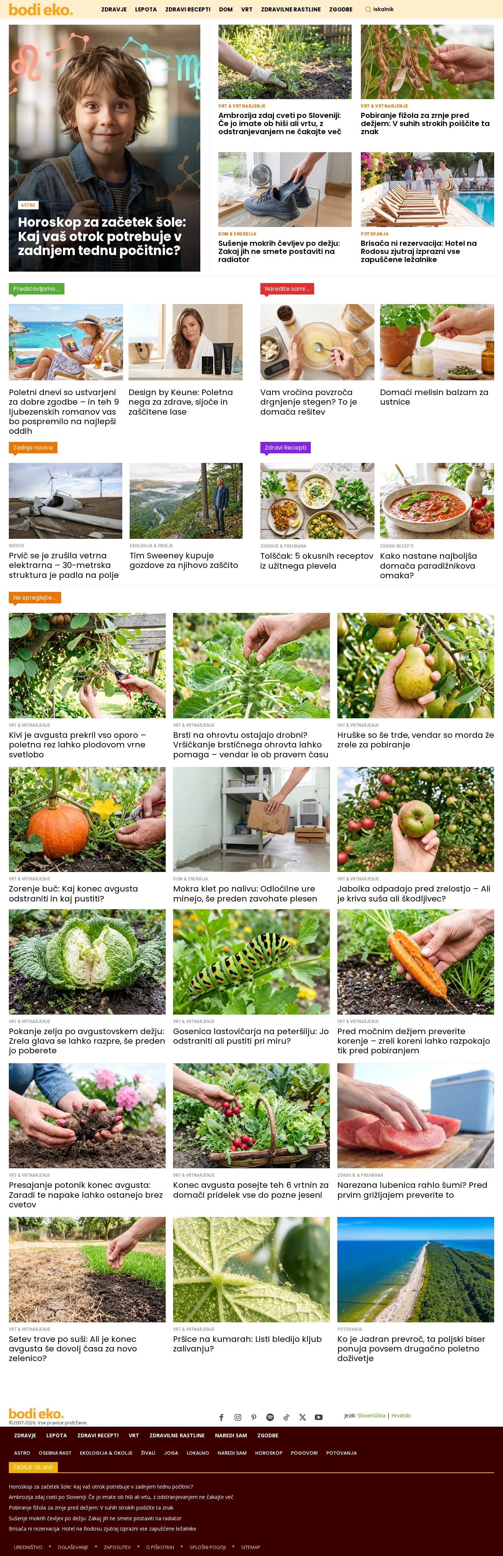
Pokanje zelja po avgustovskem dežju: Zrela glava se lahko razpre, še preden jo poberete (87, 1041)
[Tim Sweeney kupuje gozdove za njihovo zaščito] (186, 501)
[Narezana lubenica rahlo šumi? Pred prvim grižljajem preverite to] (415, 1115)
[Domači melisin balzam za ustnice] (437, 342)
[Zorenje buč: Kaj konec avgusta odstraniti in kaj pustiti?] (87, 819)
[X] (302, 1418)
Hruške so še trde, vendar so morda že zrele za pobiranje (415, 739)
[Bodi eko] (41, 10)
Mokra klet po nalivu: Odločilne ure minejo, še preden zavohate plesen (245, 893)
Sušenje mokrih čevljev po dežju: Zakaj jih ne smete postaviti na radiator (279, 251)
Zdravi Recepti (397, 546)
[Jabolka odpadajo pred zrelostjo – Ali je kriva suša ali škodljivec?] (415, 819)
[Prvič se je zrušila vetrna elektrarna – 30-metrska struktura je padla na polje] (65, 501)
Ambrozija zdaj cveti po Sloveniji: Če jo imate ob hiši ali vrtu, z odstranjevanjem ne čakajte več (279, 123)
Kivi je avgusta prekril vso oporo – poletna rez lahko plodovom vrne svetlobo (77, 744)
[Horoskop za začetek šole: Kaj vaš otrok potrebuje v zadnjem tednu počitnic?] (104, 148)
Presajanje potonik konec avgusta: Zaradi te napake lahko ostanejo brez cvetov (86, 1194)
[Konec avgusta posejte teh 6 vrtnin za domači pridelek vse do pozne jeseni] (251, 1115)
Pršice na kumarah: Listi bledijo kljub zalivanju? (247, 1343)
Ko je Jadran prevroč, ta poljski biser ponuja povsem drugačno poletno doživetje (411, 1348)
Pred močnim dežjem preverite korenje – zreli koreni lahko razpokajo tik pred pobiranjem (413, 1041)
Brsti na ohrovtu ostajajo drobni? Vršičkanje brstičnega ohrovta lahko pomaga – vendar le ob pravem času (250, 744)
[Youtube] (319, 1418)
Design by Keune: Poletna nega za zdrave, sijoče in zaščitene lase (181, 402)
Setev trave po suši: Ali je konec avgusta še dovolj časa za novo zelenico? (73, 1348)
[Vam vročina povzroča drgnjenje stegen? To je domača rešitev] (317, 342)
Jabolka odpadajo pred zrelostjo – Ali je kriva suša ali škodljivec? (413, 893)
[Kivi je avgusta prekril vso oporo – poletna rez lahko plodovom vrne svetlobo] (87, 665)
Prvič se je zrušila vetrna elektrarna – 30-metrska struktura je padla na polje (64, 565)
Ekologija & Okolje (151, 545)
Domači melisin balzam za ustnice (434, 397)
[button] (379, 9)
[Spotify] (270, 1418)
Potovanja (375, 233)
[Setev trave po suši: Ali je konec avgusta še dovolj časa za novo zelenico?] (87, 1269)
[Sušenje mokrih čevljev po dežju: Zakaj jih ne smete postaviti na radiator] (285, 189)
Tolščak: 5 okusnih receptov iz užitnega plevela (316, 560)
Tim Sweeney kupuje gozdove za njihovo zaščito (184, 560)
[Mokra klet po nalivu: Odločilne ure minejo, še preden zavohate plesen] (251, 819)
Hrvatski (401, 1415)
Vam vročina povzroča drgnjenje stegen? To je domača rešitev (308, 402)
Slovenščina (372, 1415)
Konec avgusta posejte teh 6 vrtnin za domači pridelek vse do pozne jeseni (251, 1189)
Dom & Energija (237, 233)
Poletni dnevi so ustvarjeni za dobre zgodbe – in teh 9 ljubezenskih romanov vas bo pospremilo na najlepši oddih (64, 412)
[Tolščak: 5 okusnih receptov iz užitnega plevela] (317, 501)
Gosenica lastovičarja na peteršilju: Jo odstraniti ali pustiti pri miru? (251, 1036)
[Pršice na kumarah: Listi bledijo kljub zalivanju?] (251, 1269)
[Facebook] (221, 1418)
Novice (16, 545)
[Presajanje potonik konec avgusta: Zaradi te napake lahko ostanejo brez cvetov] (87, 1115)
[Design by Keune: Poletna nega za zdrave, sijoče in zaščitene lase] (186, 342)
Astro (28, 205)
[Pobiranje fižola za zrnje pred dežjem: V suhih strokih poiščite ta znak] (427, 62)
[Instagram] (238, 1418)
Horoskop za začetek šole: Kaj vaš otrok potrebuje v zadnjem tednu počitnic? (102, 236)
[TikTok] (286, 1418)
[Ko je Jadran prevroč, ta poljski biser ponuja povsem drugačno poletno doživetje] (415, 1269)
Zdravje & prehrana (283, 546)
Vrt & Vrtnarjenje (242, 106)
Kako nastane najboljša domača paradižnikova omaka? (428, 565)
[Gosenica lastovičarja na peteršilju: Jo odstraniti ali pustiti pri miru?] (251, 961)
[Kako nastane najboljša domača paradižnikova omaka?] (437, 501)
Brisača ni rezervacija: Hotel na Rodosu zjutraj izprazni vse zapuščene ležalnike (419, 251)
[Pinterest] (254, 1418)
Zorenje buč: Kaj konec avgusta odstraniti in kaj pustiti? (73, 893)
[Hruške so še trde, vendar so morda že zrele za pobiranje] (415, 665)
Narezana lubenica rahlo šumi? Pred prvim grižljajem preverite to (412, 1189)
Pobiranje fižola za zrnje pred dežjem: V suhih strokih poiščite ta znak (425, 123)
